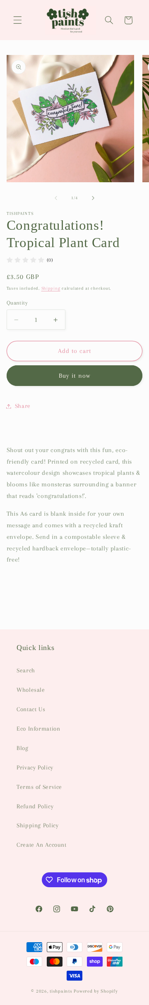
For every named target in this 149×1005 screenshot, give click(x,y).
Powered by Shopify (96, 991)
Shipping (50, 288)
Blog (23, 748)
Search (26, 670)
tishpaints (61, 991)
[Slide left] (56, 198)
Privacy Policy (35, 767)
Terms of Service (39, 787)
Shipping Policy (37, 825)
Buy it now (74, 375)
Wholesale (31, 689)
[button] (17, 20)
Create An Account (42, 844)
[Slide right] (93, 198)
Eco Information (38, 728)
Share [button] (23, 405)
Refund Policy (35, 806)
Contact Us (31, 709)
